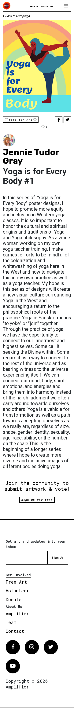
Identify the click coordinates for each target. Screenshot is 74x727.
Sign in (33, 6)
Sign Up (58, 557)
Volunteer (17, 591)
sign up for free (37, 500)
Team (11, 622)
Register (47, 6)
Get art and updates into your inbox (36, 544)
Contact (15, 631)
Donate (13, 599)
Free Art (16, 582)
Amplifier (17, 613)
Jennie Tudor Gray (31, 156)
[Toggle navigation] (66, 5)
